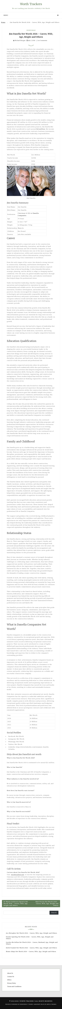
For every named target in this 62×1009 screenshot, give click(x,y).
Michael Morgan (20, 40)
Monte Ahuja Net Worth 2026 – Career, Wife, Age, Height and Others (31, 951)
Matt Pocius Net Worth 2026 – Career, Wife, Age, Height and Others (47, 903)
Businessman (31, 30)
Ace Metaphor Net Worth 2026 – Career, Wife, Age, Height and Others (31, 933)
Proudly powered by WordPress (16, 1004)
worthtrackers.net (17, 874)
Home (3, 22)
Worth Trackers (31, 4)
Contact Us (10, 976)
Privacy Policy (11, 983)
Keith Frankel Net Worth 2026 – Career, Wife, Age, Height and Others (31, 948)
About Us (10, 973)
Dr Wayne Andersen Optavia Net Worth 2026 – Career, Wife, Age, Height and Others (16, 903)
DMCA (9, 980)
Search (54, 912)
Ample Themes (51, 1004)
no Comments (42, 40)
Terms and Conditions (14, 986)
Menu (6, 15)
